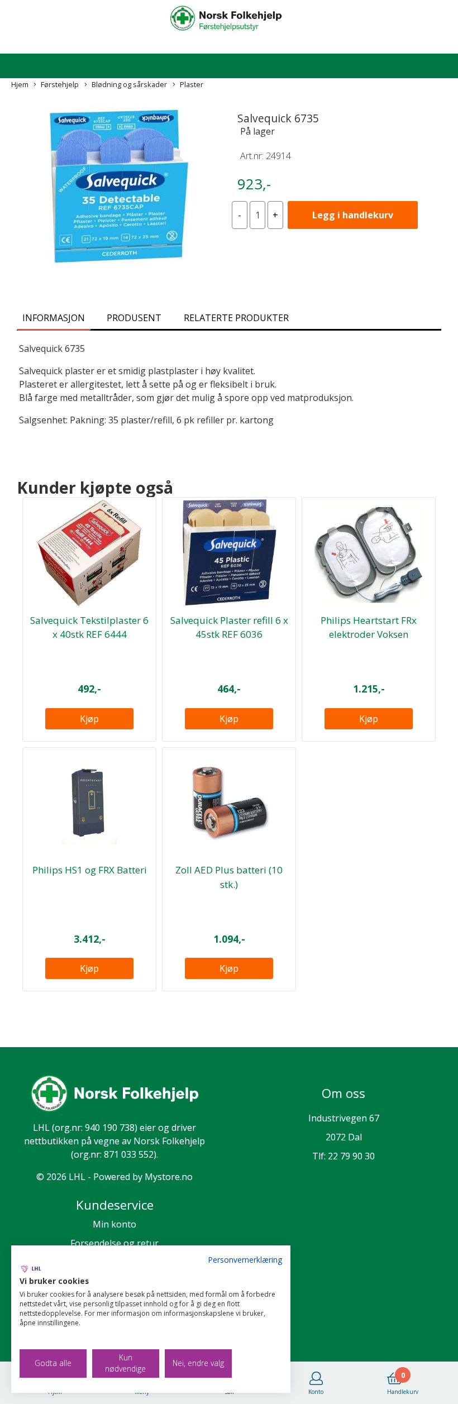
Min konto (114, 1224)
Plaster (191, 84)
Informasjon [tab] (53, 318)
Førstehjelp (60, 84)
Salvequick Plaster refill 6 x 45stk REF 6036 (229, 627)
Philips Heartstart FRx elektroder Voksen (369, 627)
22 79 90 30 (351, 1156)
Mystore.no (169, 1177)
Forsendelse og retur (114, 1243)
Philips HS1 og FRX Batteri (89, 869)
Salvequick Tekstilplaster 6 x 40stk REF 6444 (89, 627)
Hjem (19, 84)
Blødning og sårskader (129, 84)
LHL (41, 1127)
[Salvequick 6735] (114, 187)
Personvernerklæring (245, 1259)
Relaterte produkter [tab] (236, 318)
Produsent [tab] (134, 318)
